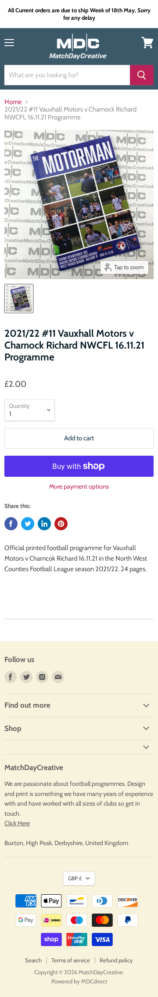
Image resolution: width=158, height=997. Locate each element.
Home (13, 102)
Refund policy (116, 960)
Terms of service (70, 960)
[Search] (142, 75)
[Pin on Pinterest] (61, 523)
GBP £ (75, 878)
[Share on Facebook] (11, 523)
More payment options (79, 486)
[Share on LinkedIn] (44, 523)
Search (33, 960)
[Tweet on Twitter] (27, 523)
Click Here (17, 823)
